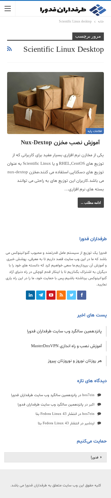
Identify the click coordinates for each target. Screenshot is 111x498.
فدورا (94, 457)
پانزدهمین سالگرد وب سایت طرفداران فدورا (64, 331)
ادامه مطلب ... (91, 203)
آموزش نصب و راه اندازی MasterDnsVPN (66, 346)
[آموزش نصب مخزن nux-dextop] (55, 103)
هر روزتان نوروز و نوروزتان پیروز (75, 361)
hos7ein (88, 395)
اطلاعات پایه (95, 131)
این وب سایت (75, 259)
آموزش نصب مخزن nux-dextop (60, 143)
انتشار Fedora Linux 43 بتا (56, 414)
